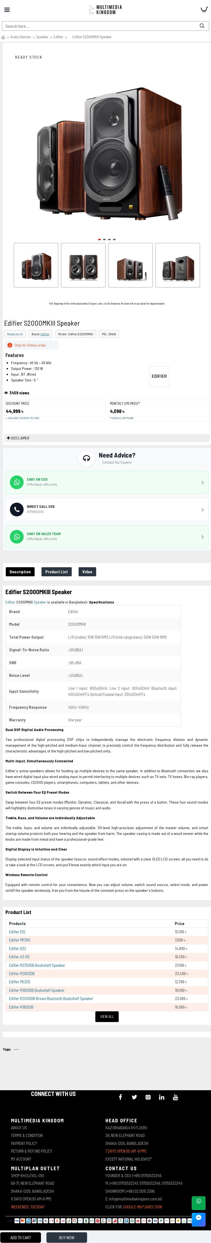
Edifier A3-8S (19, 956)
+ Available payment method (22, 418)
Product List (56, 571)
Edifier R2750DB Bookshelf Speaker (37, 965)
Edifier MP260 (19, 939)
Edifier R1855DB (21, 1006)
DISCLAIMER (20, 438)
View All (107, 1016)
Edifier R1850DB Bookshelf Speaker (37, 990)
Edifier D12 (17, 931)
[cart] (204, 9)
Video (87, 571)
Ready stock (15, 334)
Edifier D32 (17, 948)
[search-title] (202, 26)
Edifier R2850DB (22, 973)
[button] (99, 239)
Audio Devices (20, 37)
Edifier (58, 37)
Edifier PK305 (19, 981)
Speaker (42, 37)
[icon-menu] (120, 1097)
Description (20, 571)
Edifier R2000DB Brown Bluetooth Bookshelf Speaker (51, 998)
